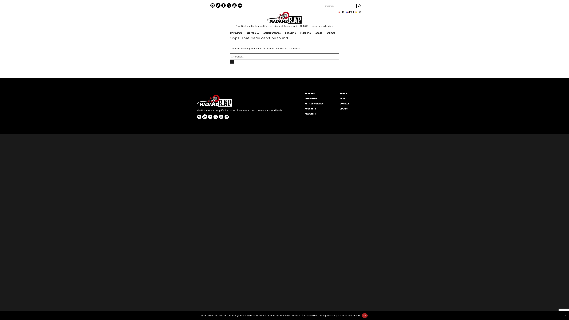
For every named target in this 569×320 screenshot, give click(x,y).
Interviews (236, 33)
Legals (344, 109)
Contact (330, 33)
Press (343, 94)
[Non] (565, 315)
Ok (364, 315)
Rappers (251, 33)
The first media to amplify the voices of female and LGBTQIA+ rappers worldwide (284, 26)
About (318, 33)
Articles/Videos (272, 33)
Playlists (305, 33)
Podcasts (290, 33)
